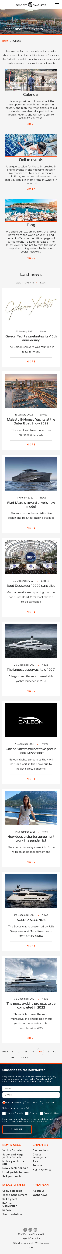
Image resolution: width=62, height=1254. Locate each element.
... (19, 1052)
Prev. (5, 1052)
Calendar (31, 94)
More (31, 124)
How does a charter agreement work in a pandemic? (31, 838)
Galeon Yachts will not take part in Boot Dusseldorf (31, 751)
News (42, 283)
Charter (33, 1113)
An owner (32, 1103)
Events (29, 283)
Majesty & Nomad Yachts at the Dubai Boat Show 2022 (31, 421)
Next (25, 1057)
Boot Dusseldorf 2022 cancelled (31, 586)
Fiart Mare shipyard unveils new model (31, 505)
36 (26, 1052)
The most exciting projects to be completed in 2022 (31, 1005)
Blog (31, 225)
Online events (31, 160)
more (31, 362)
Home (5, 41)
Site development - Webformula (31, 1243)
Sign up (17, 1129)
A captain (49, 1103)
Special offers (51, 1113)
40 (54, 1052)
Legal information (31, 1239)
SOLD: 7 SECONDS (31, 920)
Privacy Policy (40, 1121)
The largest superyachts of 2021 (31, 670)
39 (47, 1052)
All (18, 283)
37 (32, 1052)
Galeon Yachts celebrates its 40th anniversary (31, 338)
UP (31, 1248)
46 (12, 1057)
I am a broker (13, 1103)
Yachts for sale (15, 1113)
